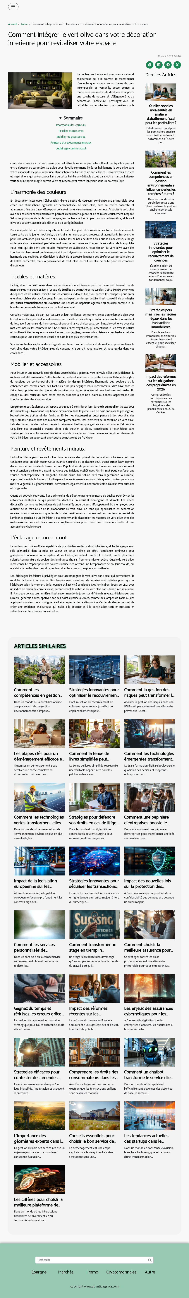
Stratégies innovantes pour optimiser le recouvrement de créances (161, 252)
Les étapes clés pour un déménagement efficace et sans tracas (38, 759)
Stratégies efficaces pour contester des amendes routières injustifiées (36, 1078)
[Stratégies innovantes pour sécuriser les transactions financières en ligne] (94, 860)
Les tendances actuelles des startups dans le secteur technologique (146, 1141)
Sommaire (73, 118)
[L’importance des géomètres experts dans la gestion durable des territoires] (39, 1115)
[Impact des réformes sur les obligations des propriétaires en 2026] (160, 363)
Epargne (39, 1272)
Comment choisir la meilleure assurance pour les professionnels (147, 950)
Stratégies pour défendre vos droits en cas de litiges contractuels (93, 823)
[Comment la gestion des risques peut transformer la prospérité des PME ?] (149, 669)
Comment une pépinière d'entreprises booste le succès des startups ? (146, 823)
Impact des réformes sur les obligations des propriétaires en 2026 (161, 383)
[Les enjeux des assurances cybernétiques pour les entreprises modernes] (149, 988)
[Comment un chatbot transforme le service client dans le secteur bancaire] (149, 1052)
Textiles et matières (71, 130)
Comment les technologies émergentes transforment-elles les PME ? (149, 759)
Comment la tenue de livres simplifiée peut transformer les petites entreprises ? (90, 762)
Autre (24, 24)
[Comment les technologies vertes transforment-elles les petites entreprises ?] (39, 797)
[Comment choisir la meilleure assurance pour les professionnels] (149, 924)
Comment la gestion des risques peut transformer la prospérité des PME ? (149, 695)
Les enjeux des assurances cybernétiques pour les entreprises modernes (148, 1014)
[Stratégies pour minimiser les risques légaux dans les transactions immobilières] (160, 296)
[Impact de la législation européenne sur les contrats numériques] (39, 860)
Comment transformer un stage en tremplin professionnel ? (92, 950)
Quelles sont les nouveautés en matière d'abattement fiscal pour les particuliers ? (160, 114)
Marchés (66, 1272)
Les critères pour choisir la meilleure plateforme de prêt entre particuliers (38, 1205)
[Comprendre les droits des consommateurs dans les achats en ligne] (94, 1052)
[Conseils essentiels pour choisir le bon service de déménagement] (94, 1115)
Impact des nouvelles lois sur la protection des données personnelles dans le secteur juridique (147, 889)
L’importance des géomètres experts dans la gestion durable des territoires (38, 1144)
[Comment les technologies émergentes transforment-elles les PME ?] (149, 733)
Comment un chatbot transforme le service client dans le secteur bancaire (149, 1078)
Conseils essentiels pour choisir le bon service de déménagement (91, 1141)
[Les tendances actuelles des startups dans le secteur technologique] (149, 1115)
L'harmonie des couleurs (71, 125)
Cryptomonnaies (121, 1272)
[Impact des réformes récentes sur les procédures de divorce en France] (94, 988)
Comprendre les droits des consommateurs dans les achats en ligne (93, 1078)
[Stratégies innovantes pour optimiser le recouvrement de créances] (160, 229)
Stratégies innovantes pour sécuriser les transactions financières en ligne (94, 886)
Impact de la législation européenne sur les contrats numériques (35, 886)
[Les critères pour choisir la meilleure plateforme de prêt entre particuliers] (39, 1179)
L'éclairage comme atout (71, 148)
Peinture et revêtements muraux (70, 142)
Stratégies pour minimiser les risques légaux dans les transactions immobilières (160, 318)
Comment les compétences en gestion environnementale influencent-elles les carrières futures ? (161, 183)
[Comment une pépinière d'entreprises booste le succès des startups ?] (149, 797)
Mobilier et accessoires (70, 136)
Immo (92, 1272)
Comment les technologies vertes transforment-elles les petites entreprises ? (39, 823)
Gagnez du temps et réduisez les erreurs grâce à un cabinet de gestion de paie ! (39, 1017)
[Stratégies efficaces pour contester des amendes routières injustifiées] (39, 1052)
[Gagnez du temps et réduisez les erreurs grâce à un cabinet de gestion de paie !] (39, 988)
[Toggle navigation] (13, 6)
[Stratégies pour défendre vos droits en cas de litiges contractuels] (94, 797)
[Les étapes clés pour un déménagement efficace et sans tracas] (39, 733)
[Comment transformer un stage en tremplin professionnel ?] (94, 924)
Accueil (12, 24)
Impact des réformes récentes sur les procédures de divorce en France (92, 1017)
